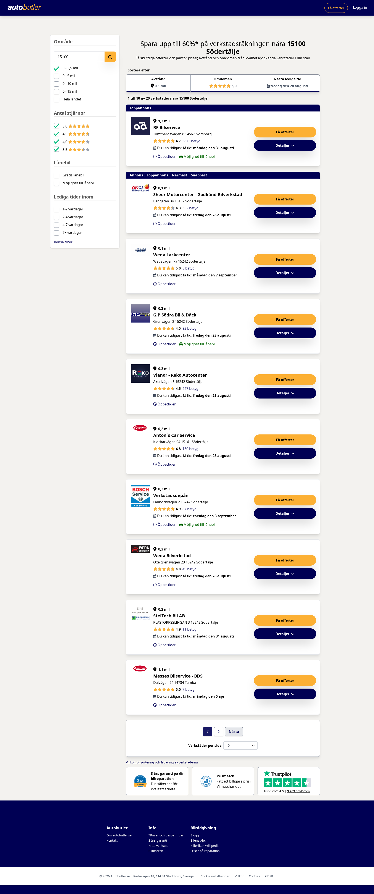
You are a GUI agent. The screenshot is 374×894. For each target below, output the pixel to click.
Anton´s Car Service (174, 435)
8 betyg (188, 268)
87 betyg (189, 509)
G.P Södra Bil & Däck (174, 315)
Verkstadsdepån (171, 495)
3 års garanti (157, 840)
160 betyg (190, 448)
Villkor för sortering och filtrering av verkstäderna (162, 762)
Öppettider (166, 156)
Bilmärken (155, 851)
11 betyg (189, 629)
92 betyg (189, 328)
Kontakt (112, 840)
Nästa (234, 731)
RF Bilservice (166, 127)
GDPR (269, 876)
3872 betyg (191, 141)
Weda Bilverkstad (172, 555)
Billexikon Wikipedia (204, 846)
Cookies (254, 876)
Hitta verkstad (158, 846)
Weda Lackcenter (171, 255)
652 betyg (190, 208)
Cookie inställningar (215, 876)
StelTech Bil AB (169, 616)
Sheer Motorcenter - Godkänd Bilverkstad (197, 194)
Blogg (194, 835)
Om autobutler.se (119, 835)
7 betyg (188, 689)
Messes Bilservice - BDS (178, 676)
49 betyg (189, 569)
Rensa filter (63, 242)
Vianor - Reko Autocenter (180, 375)
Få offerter (336, 8)
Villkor (239, 876)
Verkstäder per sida (205, 745)
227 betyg (190, 388)
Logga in (360, 7)
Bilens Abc (198, 840)
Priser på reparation (205, 851)
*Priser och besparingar (166, 835)
